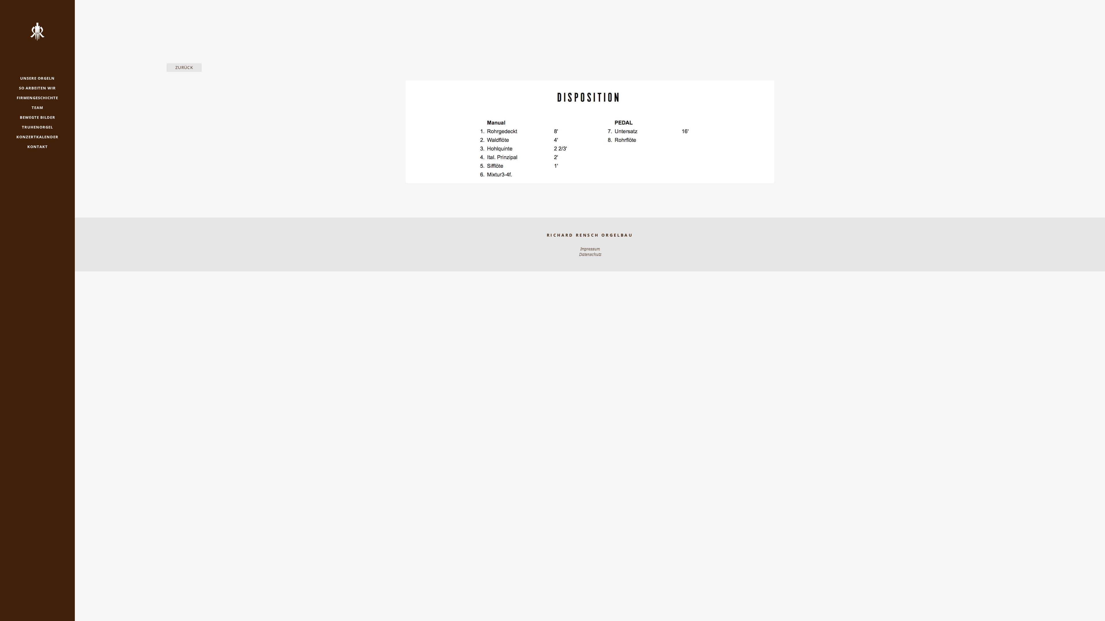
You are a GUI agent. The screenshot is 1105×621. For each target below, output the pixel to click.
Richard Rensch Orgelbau (590, 235)
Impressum (590, 249)
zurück (184, 67)
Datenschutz (590, 254)
